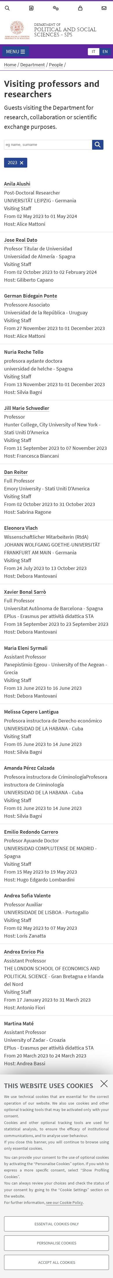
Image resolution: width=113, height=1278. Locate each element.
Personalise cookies (56, 1243)
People (56, 64)
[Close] (104, 1083)
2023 (10, 163)
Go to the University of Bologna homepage (17, 30)
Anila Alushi (17, 183)
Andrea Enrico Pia (24, 951)
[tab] (93, 51)
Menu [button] (12, 51)
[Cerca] (97, 145)
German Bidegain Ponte (30, 295)
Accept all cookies (56, 1262)
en (105, 51)
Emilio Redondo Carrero (31, 831)
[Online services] (57, 8)
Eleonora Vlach (21, 528)
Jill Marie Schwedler (26, 408)
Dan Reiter (16, 472)
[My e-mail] (105, 8)
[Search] (8, 8)
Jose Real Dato (20, 239)
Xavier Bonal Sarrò (25, 591)
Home (10, 64)
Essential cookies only (56, 1223)
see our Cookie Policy (64, 1202)
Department (32, 64)
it (93, 51)
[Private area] (81, 8)
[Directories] (32, 8)
